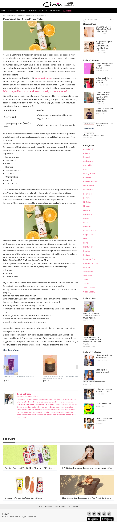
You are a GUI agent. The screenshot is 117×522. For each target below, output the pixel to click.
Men (85, 238)
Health (86, 218)
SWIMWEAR (43, 11)
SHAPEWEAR (32, 11)
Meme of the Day (103, 403)
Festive (86, 198)
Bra (40, 506)
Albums (86, 153)
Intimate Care (89, 230)
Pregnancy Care (90, 263)
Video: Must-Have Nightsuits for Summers (104, 80)
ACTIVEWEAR (55, 11)
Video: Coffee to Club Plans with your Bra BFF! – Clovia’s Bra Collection (103, 97)
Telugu (86, 283)
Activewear (88, 149)
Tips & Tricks (89, 287)
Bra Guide (87, 165)
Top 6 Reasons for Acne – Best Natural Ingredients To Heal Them (92, 340)
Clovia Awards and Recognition (104, 356)
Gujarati (86, 210)
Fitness (86, 206)
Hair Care (87, 214)
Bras (85, 169)
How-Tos (87, 226)
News (85, 243)
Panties (86, 251)
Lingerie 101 (88, 234)
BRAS (3, 11)
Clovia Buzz (88, 177)
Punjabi (86, 267)
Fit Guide (87, 202)
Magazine (6, 15)
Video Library (89, 292)
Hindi (85, 222)
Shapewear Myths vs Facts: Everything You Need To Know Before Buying (104, 46)
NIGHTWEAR (20, 11)
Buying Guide (89, 173)
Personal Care (15, 15)
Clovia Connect (90, 181)
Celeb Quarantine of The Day (104, 419)
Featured (87, 194)
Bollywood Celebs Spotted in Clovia (104, 390)
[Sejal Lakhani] (9, 404)
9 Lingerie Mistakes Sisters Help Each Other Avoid (104, 29)
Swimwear (88, 275)
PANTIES (11, 11)
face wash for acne (43, 78)
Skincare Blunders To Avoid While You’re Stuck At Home (92, 315)
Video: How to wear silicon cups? (104, 109)
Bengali (86, 157)
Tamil (85, 279)
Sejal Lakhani (24, 394)
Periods (86, 255)
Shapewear (88, 271)
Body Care (88, 161)
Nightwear (88, 247)
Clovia (35, 396)
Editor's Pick (88, 185)
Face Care (24, 15)
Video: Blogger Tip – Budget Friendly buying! (104, 65)
